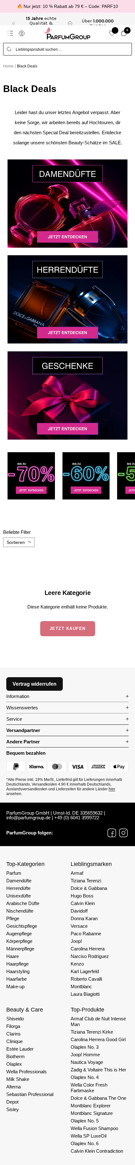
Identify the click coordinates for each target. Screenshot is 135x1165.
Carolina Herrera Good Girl (98, 1039)
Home (8, 66)
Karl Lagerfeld (85, 971)
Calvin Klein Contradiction (97, 1151)
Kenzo (77, 963)
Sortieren (16, 542)
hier (112, 789)
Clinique (14, 1041)
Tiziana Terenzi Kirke (92, 1032)
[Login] (21, 33)
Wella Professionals (26, 1071)
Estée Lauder (20, 1049)
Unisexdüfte (18, 895)
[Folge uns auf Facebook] (111, 833)
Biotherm (15, 1056)
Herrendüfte (18, 888)
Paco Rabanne (86, 933)
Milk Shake (17, 1079)
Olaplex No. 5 (85, 1120)
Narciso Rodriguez (90, 956)
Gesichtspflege (21, 926)
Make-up (15, 986)
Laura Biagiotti (85, 994)
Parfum (13, 873)
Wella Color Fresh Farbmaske (89, 1087)
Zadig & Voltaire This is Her (98, 1069)
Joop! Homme (85, 1054)
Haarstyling (18, 971)
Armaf (77, 873)
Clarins (13, 1033)
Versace (79, 926)
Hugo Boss (82, 895)
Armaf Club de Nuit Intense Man (98, 1021)
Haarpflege (17, 963)
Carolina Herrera (88, 948)
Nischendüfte (19, 911)
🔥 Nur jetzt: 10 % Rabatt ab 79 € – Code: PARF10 (67, 6)
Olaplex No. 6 (85, 1143)
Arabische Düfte (22, 903)
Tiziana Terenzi (86, 880)
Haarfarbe (16, 979)
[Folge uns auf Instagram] (123, 833)
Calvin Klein (83, 903)
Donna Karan (84, 918)
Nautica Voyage (87, 1062)
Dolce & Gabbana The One (98, 1098)
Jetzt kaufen (68, 628)
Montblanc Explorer (91, 1105)
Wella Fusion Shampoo (94, 1128)
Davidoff (79, 911)
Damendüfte (18, 880)
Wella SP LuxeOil (88, 1136)
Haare (12, 956)
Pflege (12, 918)
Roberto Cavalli (86, 979)
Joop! (76, 941)
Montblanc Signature (92, 1113)
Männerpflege (20, 948)
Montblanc (81, 986)
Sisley (12, 1109)
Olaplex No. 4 (85, 1077)
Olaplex (14, 1064)
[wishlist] (112, 33)
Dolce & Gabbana (89, 888)
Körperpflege (19, 941)
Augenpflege (19, 933)
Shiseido (15, 1018)
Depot (12, 1101)
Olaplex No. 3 (85, 1047)
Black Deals (27, 66)
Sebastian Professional (29, 1094)
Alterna (13, 1086)
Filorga (13, 1026)
